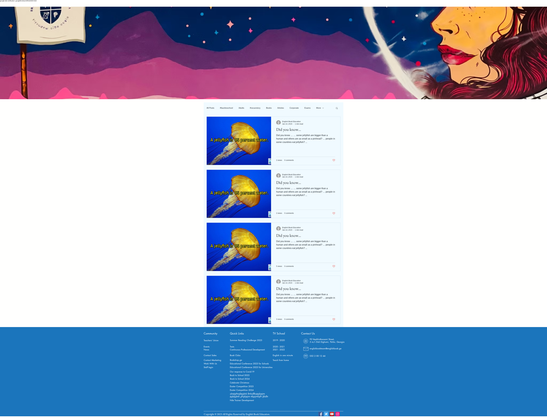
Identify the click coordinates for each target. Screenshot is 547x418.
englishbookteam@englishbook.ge (325, 348)
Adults (241, 108)
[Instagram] (337, 414)
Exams (307, 108)
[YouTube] (332, 414)
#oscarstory (255, 108)
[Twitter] (326, 414)
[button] (336, 108)
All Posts (210, 108)
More (318, 108)
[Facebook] (320, 414)
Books (269, 108)
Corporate (294, 108)
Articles (280, 108)
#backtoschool (226, 108)
